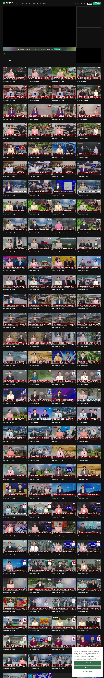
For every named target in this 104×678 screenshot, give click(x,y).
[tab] (8, 60)
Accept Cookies (87, 663)
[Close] (100, 649)
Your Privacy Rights (87, 671)
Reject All (87, 667)
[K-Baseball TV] (76, 3)
